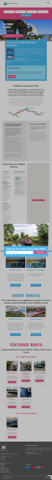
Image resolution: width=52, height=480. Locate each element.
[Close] (48, 224)
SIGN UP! (40, 252)
